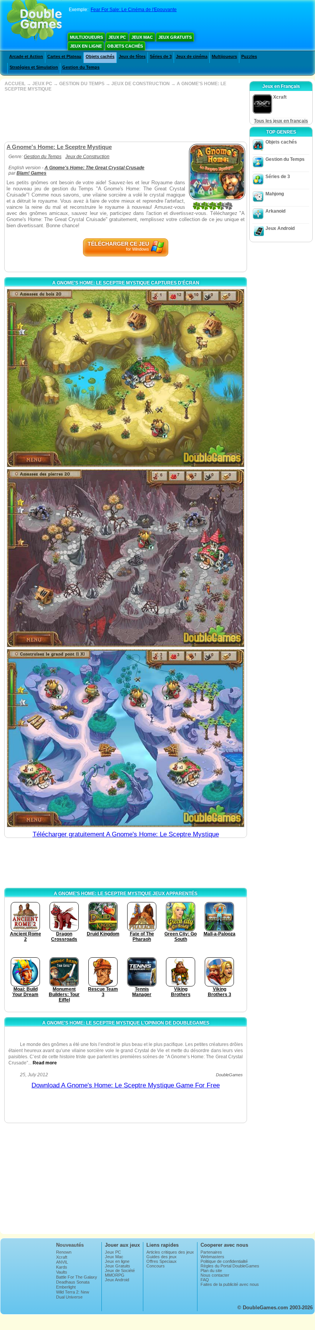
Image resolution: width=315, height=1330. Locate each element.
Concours (155, 1266)
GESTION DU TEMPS (81, 83)
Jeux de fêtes (132, 56)
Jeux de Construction (87, 156)
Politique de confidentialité (224, 1261)
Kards (61, 1267)
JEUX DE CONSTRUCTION (140, 83)
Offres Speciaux (161, 1261)
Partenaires (211, 1252)
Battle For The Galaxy (76, 1277)
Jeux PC (117, 37)
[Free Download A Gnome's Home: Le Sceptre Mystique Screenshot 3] (125, 738)
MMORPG (114, 1275)
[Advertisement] (125, 116)
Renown (63, 1252)
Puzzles (249, 56)
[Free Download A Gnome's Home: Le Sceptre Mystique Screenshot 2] (125, 558)
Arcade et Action (26, 56)
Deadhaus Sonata (73, 1282)
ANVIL (62, 1262)
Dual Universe (69, 1297)
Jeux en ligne (86, 46)
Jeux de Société (120, 1270)
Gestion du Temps (80, 67)
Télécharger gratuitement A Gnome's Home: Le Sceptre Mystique (126, 834)
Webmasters (212, 1256)
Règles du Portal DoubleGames (230, 1266)
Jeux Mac (142, 37)
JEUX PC (42, 83)
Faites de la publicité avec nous (230, 1284)
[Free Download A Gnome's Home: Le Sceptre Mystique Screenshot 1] (125, 378)
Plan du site (211, 1270)
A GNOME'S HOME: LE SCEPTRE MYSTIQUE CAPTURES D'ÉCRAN (125, 283)
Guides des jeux (161, 1256)
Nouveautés (70, 1245)
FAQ (205, 1279)
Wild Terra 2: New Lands (72, 1294)
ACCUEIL (15, 83)
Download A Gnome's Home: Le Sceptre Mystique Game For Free (126, 1085)
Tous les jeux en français (281, 121)
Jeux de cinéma (191, 56)
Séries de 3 (161, 56)
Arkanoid (275, 211)
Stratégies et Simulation (34, 67)
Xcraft (61, 1257)
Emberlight (66, 1287)
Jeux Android (280, 228)
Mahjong (274, 194)
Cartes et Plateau (64, 56)
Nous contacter (215, 1275)
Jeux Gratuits (175, 37)
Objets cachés (125, 46)
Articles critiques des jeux (170, 1252)
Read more (45, 1063)
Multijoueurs (86, 37)
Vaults (61, 1272)
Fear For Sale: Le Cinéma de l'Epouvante (134, 9)
